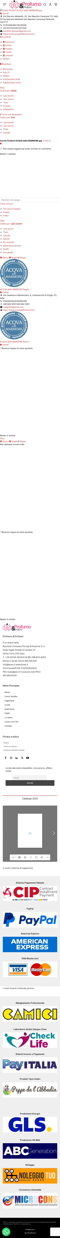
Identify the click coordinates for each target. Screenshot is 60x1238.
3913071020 (21, 28)
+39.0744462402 (30, 1233)
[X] (22, 758)
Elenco (5, 257)
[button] (44, 4)
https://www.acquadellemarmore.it (19, 34)
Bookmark (6, 64)
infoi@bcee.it (30, 1229)
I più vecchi (8, 99)
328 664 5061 (23, 304)
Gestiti (6, 249)
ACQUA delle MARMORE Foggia (14, 289)
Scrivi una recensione (12, 114)
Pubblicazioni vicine (12, 82)
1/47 (13, 857)
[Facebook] (5, 758)
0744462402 (21, 301)
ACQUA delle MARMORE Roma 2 (14, 341)
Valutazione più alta (12, 245)
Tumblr (8, 52)
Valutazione (8, 109)
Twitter (8, 45)
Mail (7, 59)
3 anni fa (47, 140)
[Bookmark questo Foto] (0, 143)
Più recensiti (8, 242)
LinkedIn (9, 55)
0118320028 (21, 25)
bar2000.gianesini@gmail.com (17, 31)
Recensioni (8, 69)
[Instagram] (11, 758)
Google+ (9, 48)
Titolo (5, 102)
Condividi (6, 37)
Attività (6, 239)
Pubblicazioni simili (11, 79)
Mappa (6, 76)
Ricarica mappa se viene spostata (17, 348)
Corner (5, 13)
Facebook (9, 42)
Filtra (2, 88)
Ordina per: (8, 90)
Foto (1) (6, 72)
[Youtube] (27, 758)
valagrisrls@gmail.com (13, 307)
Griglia (14, 257)
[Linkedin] (16, 758)
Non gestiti (8, 252)
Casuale (6, 106)
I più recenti (8, 96)
